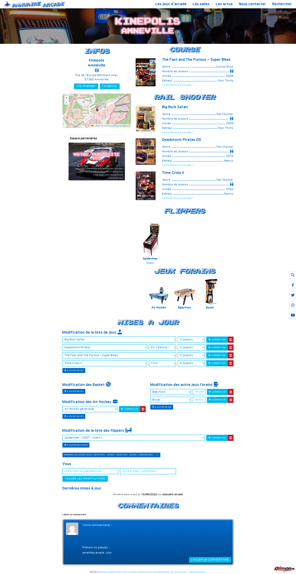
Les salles (201, 4)
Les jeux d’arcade (171, 4)
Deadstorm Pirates (181, 140)
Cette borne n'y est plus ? (178, 85)
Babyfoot (184, 307)
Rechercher (282, 4)
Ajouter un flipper (77, 445)
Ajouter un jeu (75, 370)
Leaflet (97, 126)
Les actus (224, 4)
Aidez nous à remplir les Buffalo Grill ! (134, 572)
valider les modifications (85, 478)
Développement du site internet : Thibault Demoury (180, 572)
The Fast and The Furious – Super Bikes (196, 60)
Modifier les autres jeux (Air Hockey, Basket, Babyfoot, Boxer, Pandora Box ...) (111, 455)
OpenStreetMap (111, 126)
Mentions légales (106, 572)
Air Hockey (159, 307)
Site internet (86, 86)
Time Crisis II (173, 173)
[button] (97, 108)
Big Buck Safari (175, 107)
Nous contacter (252, 4)
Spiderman (150, 258)
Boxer (210, 307)
